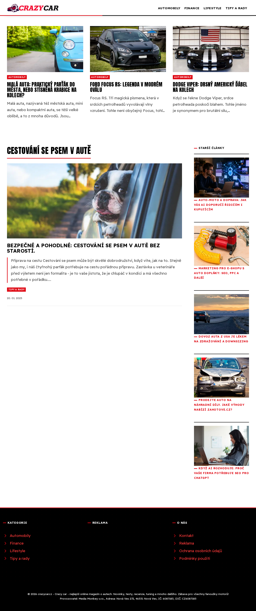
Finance (192, 8)
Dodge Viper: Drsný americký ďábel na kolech (210, 86)
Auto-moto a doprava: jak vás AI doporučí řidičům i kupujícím (220, 204)
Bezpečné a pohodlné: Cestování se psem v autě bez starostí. (83, 248)
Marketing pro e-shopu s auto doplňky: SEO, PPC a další (219, 272)
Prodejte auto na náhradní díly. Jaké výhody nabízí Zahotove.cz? (219, 404)
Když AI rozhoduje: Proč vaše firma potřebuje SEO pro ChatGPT (221, 472)
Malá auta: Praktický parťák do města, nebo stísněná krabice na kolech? (41, 89)
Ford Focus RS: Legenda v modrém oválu (126, 86)
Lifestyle (213, 8)
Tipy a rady (236, 8)
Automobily (169, 8)
